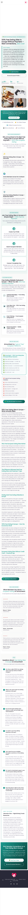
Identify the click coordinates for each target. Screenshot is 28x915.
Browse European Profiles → (14, 75)
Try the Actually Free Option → (14, 401)
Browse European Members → (14, 864)
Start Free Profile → (14, 117)
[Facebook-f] (11, 884)
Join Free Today (14, 860)
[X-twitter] (14, 884)
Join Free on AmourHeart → (10, 579)
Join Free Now (14, 71)
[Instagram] (17, 884)
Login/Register (25, 2)
